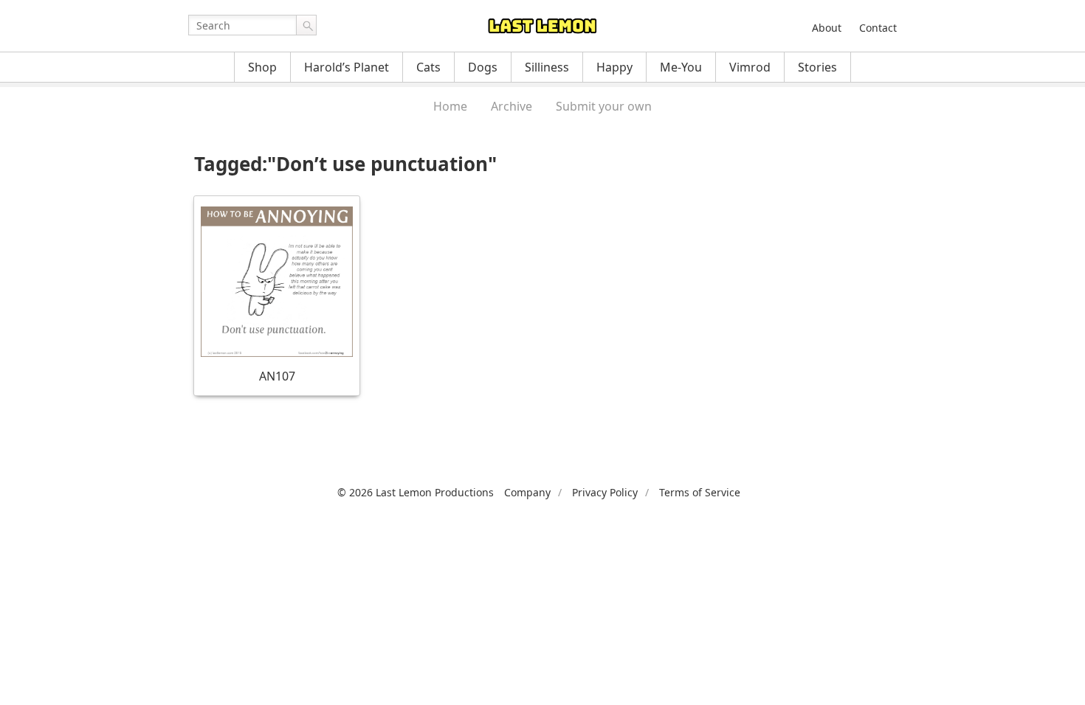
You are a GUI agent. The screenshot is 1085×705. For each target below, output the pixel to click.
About (826, 28)
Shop (262, 67)
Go (306, 25)
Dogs (482, 67)
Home (450, 106)
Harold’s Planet (346, 67)
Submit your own (604, 106)
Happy (614, 67)
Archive (511, 106)
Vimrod (750, 67)
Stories (817, 67)
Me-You (681, 67)
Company (527, 492)
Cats (428, 67)
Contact (878, 28)
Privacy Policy (605, 492)
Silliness (547, 67)
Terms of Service (699, 492)
